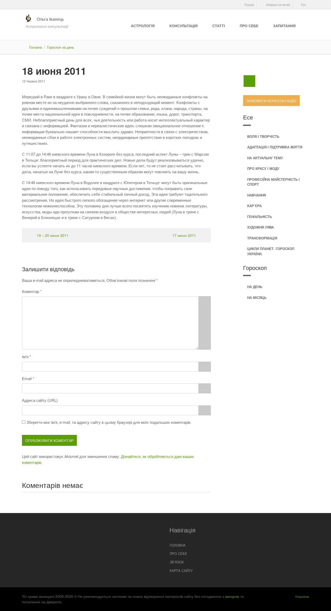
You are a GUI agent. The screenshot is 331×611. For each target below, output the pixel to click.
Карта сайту (181, 570)
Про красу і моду (263, 168)
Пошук (249, 4)
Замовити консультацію (271, 100)
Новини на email (277, 4)
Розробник (302, 596)
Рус (303, 4)
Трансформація (262, 238)
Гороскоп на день (60, 47)
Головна (35, 47)
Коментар (30, 291)
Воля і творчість (263, 136)
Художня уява (260, 227)
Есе (248, 117)
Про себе (249, 25)
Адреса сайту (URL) (40, 400)
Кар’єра (254, 205)
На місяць (256, 297)
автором (232, 596)
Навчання (256, 195)
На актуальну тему (265, 157)
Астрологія (143, 25)
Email (27, 378)
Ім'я (25, 356)
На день (254, 286)
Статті (218, 25)
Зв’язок (177, 562)
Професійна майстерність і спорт (273, 182)
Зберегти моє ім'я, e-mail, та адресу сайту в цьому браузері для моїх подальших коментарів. (108, 422)
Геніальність (259, 216)
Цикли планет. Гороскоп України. (270, 251)
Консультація (183, 25)
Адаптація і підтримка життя (274, 147)
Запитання (284, 25)
